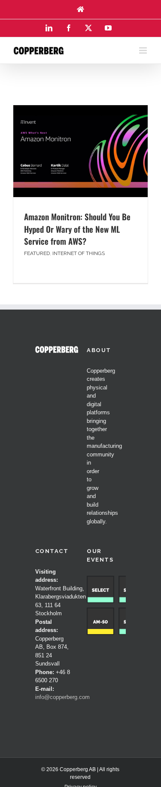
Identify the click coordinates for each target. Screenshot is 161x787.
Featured (37, 253)
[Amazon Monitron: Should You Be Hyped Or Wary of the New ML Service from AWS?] (80, 151)
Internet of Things (78, 253)
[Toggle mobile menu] (143, 50)
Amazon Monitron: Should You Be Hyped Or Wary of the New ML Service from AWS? (77, 228)
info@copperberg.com (62, 697)
